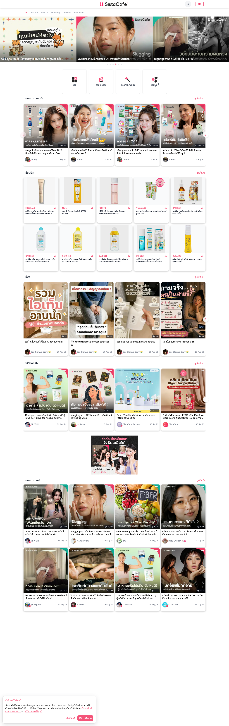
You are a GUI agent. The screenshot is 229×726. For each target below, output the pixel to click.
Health (44, 12)
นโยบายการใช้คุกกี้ (33, 711)
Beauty (34, 12)
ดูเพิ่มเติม (198, 98)
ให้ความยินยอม (85, 718)
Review (67, 12)
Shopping (55, 12)
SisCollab (78, 12)
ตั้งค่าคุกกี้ (70, 718)
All (26, 12)
